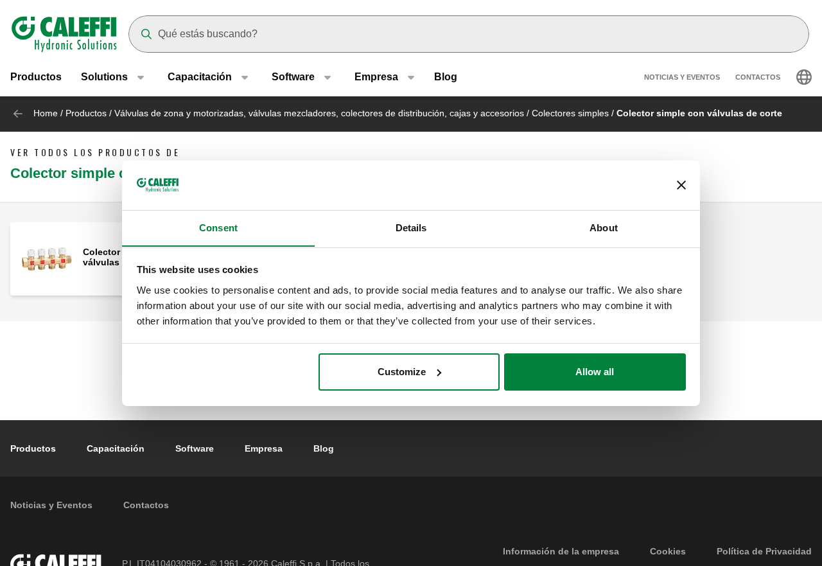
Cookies (668, 551)
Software (194, 448)
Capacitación (115, 448)
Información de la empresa (561, 551)
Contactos (757, 77)
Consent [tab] (218, 227)
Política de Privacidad (764, 551)
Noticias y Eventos (682, 77)
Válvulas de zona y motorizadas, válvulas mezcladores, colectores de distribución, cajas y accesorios (319, 113)
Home (45, 113)
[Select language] (804, 77)
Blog (445, 76)
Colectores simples (570, 113)
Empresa (264, 448)
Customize (402, 371)
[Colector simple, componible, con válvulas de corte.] (47, 257)
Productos (36, 76)
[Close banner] (681, 185)
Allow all (594, 371)
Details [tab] (411, 227)
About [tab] (604, 227)
